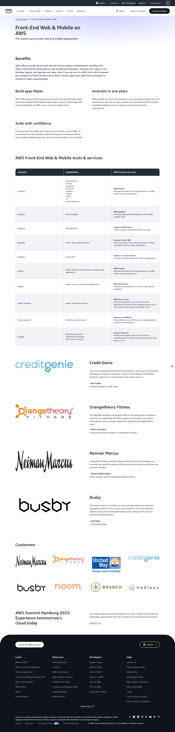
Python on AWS (97, 677)
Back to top (86, 706)
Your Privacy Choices (45, 723)
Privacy (18, 723)
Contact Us (132, 662)
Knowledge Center (135, 677)
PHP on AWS (95, 687)
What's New (20, 687)
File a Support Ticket (136, 667)
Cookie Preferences (71, 723)
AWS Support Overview (137, 682)
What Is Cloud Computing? (27, 667)
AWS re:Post (132, 672)
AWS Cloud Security (24, 682)
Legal (129, 691)
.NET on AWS (95, 672)
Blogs (17, 691)
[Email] (159, 717)
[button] (35, 11)
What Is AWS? (21, 662)
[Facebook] (134, 717)
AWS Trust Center (60, 672)
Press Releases (22, 696)
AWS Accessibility (134, 687)
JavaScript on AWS (98, 691)
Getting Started (59, 662)
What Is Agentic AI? (24, 672)
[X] (130, 717)
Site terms (29, 723)
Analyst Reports (60, 691)
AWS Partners (59, 696)
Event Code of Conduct (137, 696)
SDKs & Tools (96, 667)
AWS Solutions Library (63, 677)
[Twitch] (146, 717)
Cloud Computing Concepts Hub (29, 677)
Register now (95, 623)
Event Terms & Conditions (138, 701)
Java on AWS (95, 682)
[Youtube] (150, 717)
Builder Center (96, 662)
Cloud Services (21, 19)
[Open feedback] (172, 366)
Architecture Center (61, 682)
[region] (87, 257)
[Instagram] (142, 717)
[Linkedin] (138, 717)
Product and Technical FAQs (65, 687)
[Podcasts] (154, 717)
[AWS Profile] (168, 3)
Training (56, 667)
